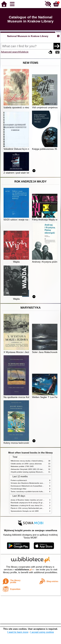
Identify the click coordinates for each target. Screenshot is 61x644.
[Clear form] (50, 52)
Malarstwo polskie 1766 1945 (22, 466)
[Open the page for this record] (17, 87)
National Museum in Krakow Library (27, 36)
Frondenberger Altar (18, 489)
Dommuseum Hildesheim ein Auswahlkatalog (28, 486)
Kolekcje (23, 51)
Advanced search (10, 51)
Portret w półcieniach (19, 480)
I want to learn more (17, 632)
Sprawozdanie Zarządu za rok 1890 (25, 511)
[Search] (57, 46)
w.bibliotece (23, 569)
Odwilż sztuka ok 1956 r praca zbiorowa (26, 464)
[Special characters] (57, 52)
